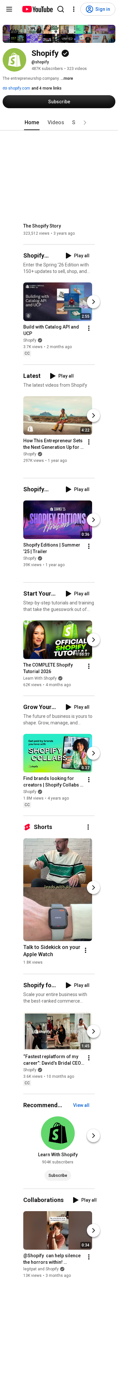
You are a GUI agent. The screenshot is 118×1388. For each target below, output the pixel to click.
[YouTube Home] (37, 9)
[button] (85, 122)
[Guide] (9, 9)
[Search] (61, 9)
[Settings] (74, 9)
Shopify (29, 340)
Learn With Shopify (40, 678)
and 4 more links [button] (46, 88)
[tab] (32, 122)
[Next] (93, 302)
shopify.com (18, 88)
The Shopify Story (42, 226)
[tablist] (59, 122)
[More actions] (88, 328)
